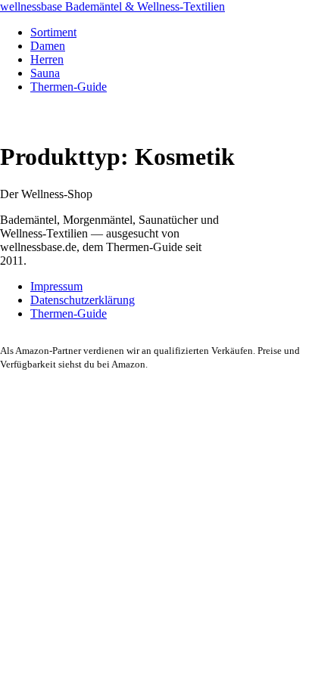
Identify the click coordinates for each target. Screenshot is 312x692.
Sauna (45, 73)
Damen (47, 45)
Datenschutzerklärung (82, 299)
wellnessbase (112, 6)
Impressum (56, 286)
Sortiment (53, 32)
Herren (47, 59)
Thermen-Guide (68, 86)
